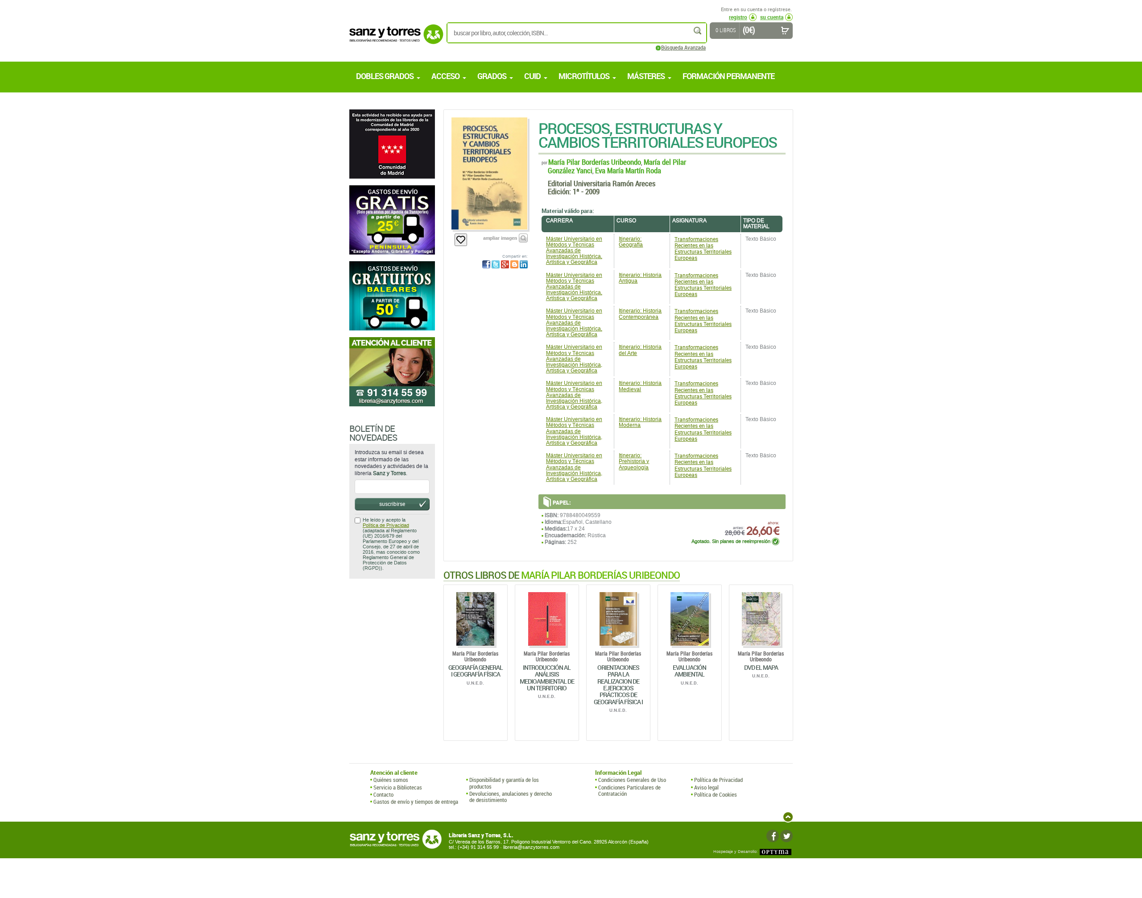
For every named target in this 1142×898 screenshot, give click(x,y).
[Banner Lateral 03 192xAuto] (392, 371)
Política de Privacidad (386, 525)
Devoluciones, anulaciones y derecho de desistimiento (510, 796)
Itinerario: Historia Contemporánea (640, 314)
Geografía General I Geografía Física (475, 670)
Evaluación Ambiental (689, 670)
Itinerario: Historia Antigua (640, 278)
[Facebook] (772, 836)
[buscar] (698, 30)
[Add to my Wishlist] (461, 240)
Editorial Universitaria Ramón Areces (601, 183)
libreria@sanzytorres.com (531, 847)
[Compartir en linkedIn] (524, 264)
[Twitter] (786, 836)
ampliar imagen (500, 237)
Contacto (383, 794)
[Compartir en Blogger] (514, 264)
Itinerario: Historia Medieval (640, 386)
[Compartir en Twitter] (496, 264)
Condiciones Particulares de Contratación (629, 790)
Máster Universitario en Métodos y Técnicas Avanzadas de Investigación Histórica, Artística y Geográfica (574, 251)
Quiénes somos (390, 780)
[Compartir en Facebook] (486, 264)
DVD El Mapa (761, 667)
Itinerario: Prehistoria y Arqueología (634, 461)
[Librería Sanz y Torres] (394, 39)
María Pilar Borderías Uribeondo (594, 162)
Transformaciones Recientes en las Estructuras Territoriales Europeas (703, 248)
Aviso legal (706, 787)
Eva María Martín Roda (628, 170)
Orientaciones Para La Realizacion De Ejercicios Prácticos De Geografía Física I (618, 684)
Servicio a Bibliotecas (397, 787)
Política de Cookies (715, 794)
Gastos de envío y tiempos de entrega (415, 801)
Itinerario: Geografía (631, 242)
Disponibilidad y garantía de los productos (504, 783)
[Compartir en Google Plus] (505, 264)
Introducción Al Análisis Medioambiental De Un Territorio (547, 677)
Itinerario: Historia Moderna (640, 422)
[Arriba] (788, 817)
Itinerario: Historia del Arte (640, 350)
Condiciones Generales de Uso (632, 780)
